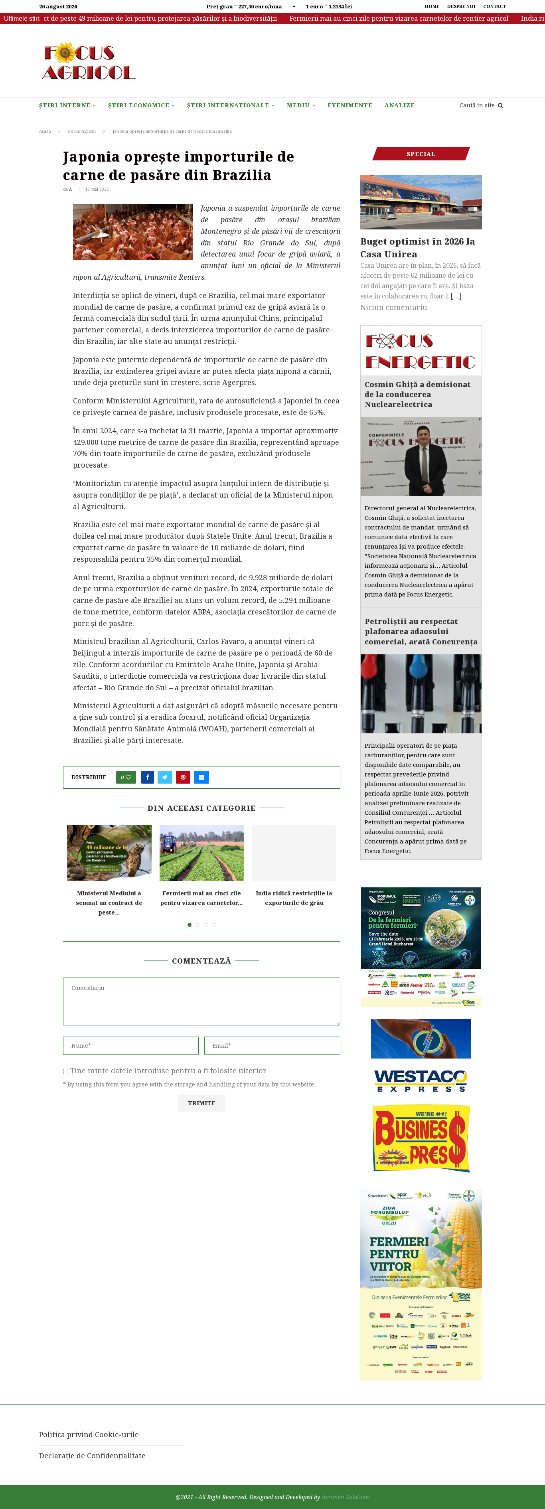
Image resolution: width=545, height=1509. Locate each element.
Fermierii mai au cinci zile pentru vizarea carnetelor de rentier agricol (376, 18)
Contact (494, 6)
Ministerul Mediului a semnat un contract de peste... (109, 902)
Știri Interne (65, 105)
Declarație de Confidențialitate (92, 1455)
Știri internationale (228, 105)
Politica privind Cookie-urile (89, 1434)
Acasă (45, 131)
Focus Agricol (82, 131)
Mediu (298, 105)
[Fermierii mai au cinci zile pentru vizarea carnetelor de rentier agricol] (202, 853)
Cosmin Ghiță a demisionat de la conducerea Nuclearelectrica (418, 394)
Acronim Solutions (346, 1497)
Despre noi (461, 6)
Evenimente (350, 105)
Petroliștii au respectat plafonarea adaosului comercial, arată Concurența (421, 631)
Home (432, 6)
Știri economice (139, 105)
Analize (400, 105)
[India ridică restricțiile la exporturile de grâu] (294, 853)
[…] (456, 295)
